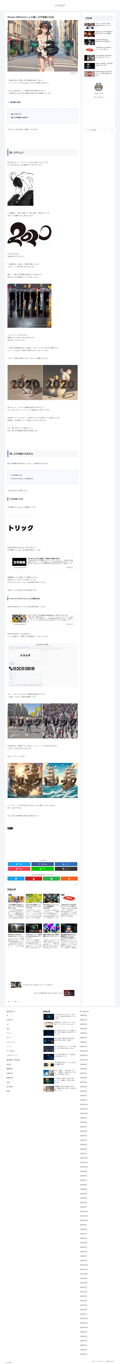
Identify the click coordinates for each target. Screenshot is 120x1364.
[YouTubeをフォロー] (33, 879)
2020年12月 (84, 1318)
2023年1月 (83, 1207)
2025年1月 (83, 1100)
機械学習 (10, 1069)
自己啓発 (10, 1087)
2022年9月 (83, 1225)
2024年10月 (84, 1113)
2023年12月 (84, 1158)
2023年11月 (84, 1162)
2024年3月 (83, 1144)
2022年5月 (83, 1243)
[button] (111, 130)
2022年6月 (83, 1238)
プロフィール (98, 93)
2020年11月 (84, 1323)
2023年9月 (83, 1171)
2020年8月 (83, 1336)
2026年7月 (83, 1020)
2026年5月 (83, 1029)
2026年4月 (83, 1033)
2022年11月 (84, 1216)
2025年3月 (83, 1091)
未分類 (9, 1064)
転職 (8, 1091)
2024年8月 (83, 1122)
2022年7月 (83, 1234)
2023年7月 (83, 1180)
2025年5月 (83, 1082)
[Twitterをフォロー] (16, 879)
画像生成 (10, 1078)
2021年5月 (83, 1296)
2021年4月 (83, 1301)
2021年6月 (83, 1292)
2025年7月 (83, 1073)
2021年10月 (84, 1274)
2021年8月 (83, 1283)
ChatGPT (10, 1020)
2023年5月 (83, 1189)
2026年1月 (83, 1046)
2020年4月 (83, 1354)
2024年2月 (83, 1149)
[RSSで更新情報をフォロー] (69, 879)
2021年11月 (84, 1269)
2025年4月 (83, 1087)
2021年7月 (83, 1287)
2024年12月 (84, 1104)
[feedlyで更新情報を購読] (51, 879)
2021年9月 (83, 1278)
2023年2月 (83, 1202)
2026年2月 (83, 1042)
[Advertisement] (42, 140)
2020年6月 (83, 1345)
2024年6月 (83, 1131)
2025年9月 (83, 1064)
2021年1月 (83, 1314)
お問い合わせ (109, 1361)
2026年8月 (83, 1015)
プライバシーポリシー (98, 1361)
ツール (10, 828)
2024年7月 (83, 1127)
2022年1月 (83, 1260)
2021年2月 (83, 1309)
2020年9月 (83, 1332)
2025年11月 (84, 1055)
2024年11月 (84, 1109)
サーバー (10, 1037)
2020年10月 (84, 1327)
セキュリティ (11, 1042)
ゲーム (9, 1033)
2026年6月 (83, 1024)
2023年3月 (83, 1198)
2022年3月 (83, 1252)
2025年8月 (83, 1069)
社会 (8, 1082)
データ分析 (10, 1051)
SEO (8, 1029)
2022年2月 (83, 1256)
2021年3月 (83, 1305)
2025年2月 (83, 1095)
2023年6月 (83, 1185)
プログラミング (12, 1055)
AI (7, 1015)
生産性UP (10, 1073)
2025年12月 (84, 1051)
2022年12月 (84, 1211)
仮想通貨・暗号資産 (13, 1060)
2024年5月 (83, 1136)
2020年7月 (83, 1341)
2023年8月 (83, 1176)
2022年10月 (84, 1220)
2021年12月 (84, 1265)
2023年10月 (84, 1167)
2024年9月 (83, 1118)
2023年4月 (83, 1194)
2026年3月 (83, 1037)
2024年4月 (83, 1140)
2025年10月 (84, 1060)
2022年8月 (83, 1229)
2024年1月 (83, 1153)
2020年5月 (83, 1350)
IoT (8, 1024)
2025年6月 (83, 1078)
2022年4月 (83, 1247)
